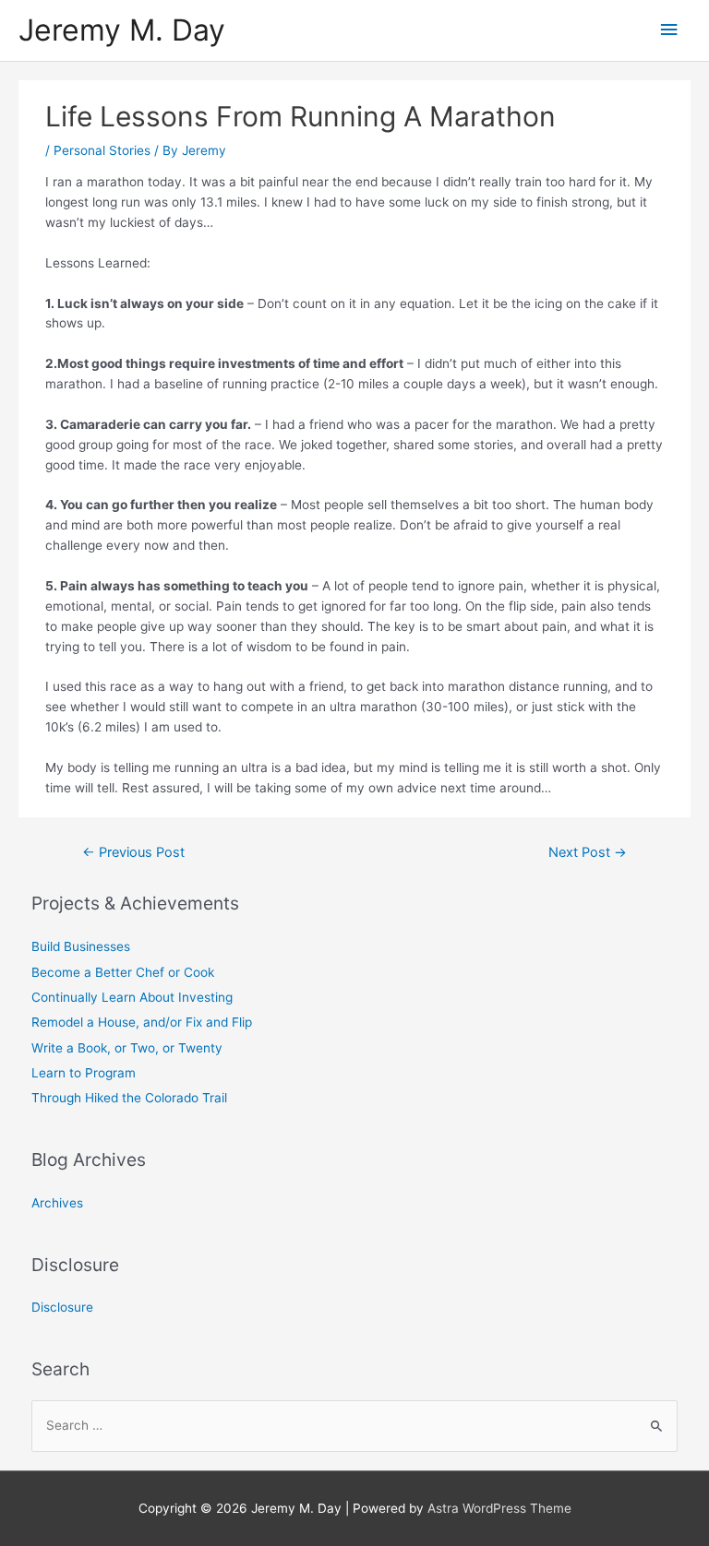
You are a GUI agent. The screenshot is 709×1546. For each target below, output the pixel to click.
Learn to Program (83, 1072)
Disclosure (62, 1307)
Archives (57, 1202)
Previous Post (133, 852)
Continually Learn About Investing (132, 997)
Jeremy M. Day (121, 30)
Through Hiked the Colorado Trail (129, 1097)
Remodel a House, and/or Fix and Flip (141, 1022)
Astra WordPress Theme (499, 1508)
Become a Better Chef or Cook (122, 972)
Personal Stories (102, 150)
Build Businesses (80, 946)
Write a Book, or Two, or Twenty (126, 1048)
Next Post (587, 852)
